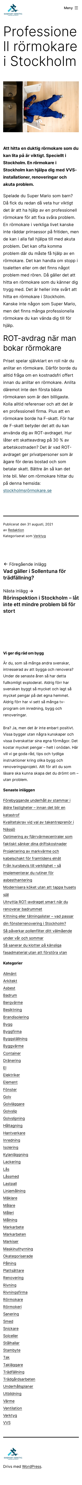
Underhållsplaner (18, 1386)
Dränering (12, 1060)
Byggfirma (12, 1031)
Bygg (7, 1024)
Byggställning (15, 1038)
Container (12, 1053)
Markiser (11, 1241)
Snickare (11, 1328)
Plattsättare (13, 1270)
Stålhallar (11, 1343)
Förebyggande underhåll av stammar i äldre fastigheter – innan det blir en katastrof (36, 807)
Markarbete (13, 1227)
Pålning (9, 1263)
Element (10, 1082)
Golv (7, 1097)
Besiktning (12, 1009)
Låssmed (11, 1176)
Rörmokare (13, 1299)
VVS (7, 1422)
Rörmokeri (12, 1306)
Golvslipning (14, 1118)
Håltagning (12, 1125)
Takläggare (13, 1365)
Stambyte (11, 1350)
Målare (9, 1205)
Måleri (8, 1212)
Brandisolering (16, 1017)
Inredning (11, 1140)
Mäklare (10, 1198)
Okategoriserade (18, 1256)
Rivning (9, 1285)
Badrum (10, 995)
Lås (6, 1169)
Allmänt (10, 973)
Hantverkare (14, 1133)
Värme (9, 1401)
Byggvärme (13, 1046)
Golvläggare (13, 1104)
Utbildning (12, 1393)
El (4, 1067)
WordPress (31, 1466)
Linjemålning (14, 1191)
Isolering (10, 1147)
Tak (6, 1357)
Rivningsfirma (15, 1292)
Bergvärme (13, 1002)
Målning (10, 1220)
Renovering (13, 1277)
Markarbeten (14, 1234)
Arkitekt (10, 981)
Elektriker (11, 1075)
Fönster (10, 1089)
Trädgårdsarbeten (19, 1379)
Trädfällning (13, 1372)
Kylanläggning (15, 1154)
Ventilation (12, 1408)
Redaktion (16, 530)
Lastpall (10, 1183)
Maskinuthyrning (18, 1249)
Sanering (11, 1314)
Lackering (12, 1162)
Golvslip (10, 1111)
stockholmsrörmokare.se (27, 490)
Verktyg (39, 536)
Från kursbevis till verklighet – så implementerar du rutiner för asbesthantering (32, 872)
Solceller (10, 1336)
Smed (8, 1321)
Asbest (9, 988)
